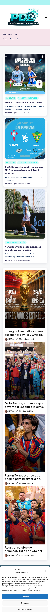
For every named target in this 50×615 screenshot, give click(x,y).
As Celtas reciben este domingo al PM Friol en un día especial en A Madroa (24, 170)
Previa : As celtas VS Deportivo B (23, 102)
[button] (46, 571)
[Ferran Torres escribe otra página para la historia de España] (25, 443)
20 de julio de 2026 (26, 555)
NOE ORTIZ (11, 339)
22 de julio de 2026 (26, 339)
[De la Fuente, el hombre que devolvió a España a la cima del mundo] (25, 371)
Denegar (25, 603)
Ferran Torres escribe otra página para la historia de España (22, 477)
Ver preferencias (25, 609)
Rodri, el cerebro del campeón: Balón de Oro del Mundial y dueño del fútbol (23, 549)
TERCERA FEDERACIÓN (27, 98)
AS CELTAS (10, 98)
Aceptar (25, 597)
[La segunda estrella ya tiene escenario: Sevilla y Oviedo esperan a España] (25, 299)
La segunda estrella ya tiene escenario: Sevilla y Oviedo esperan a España (24, 333)
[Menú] (46, 16)
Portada (5, 39)
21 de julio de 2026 (26, 411)
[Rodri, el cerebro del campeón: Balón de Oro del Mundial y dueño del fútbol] (25, 515)
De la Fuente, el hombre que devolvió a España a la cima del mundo (24, 405)
